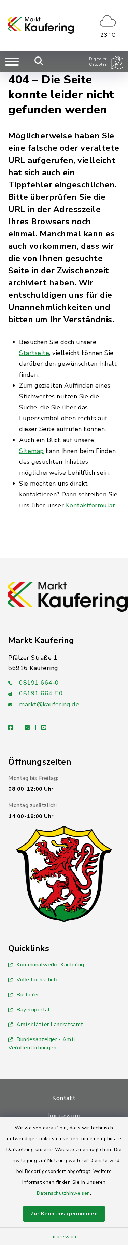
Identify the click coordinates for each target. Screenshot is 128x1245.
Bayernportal (33, 1009)
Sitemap (31, 451)
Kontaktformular (90, 505)
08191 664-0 (39, 682)
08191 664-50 (41, 693)
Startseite (34, 353)
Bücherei (27, 994)
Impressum (64, 1236)
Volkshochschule (37, 979)
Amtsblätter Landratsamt (49, 1024)
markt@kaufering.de (49, 704)
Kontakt (64, 1098)
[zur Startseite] (41, 25)
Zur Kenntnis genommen (64, 1213)
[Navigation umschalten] (12, 61)
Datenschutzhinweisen (63, 1193)
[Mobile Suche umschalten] (39, 61)
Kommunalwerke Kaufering (50, 964)
